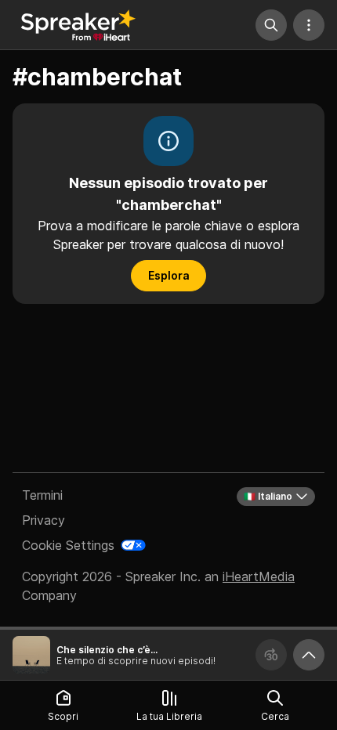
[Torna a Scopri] (78, 25)
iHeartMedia (259, 576)
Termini (42, 495)
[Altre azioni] (308, 25)
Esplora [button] (169, 275)
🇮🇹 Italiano (268, 496)
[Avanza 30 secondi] (271, 654)
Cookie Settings (68, 545)
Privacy (43, 520)
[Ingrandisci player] (308, 654)
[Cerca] (271, 25)
